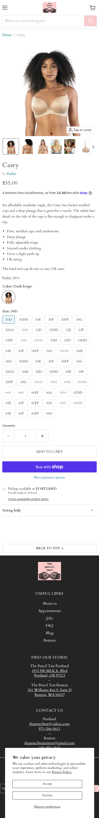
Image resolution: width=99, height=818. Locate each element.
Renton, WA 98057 (50, 694)
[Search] (90, 20)
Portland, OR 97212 (49, 675)
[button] (11, 146)
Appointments (49, 610)
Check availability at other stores (28, 499)
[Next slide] (93, 146)
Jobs (49, 618)
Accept (47, 784)
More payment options (49, 477)
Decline (47, 795)
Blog (49, 633)
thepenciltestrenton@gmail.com (49, 743)
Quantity (8, 425)
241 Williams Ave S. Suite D (50, 690)
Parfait (11, 173)
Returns (49, 640)
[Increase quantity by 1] (42, 436)
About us (50, 603)
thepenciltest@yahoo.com (49, 723)
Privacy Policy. (62, 772)
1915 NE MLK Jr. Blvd (49, 670)
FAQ (49, 625)
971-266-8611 (49, 728)
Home (7, 35)
